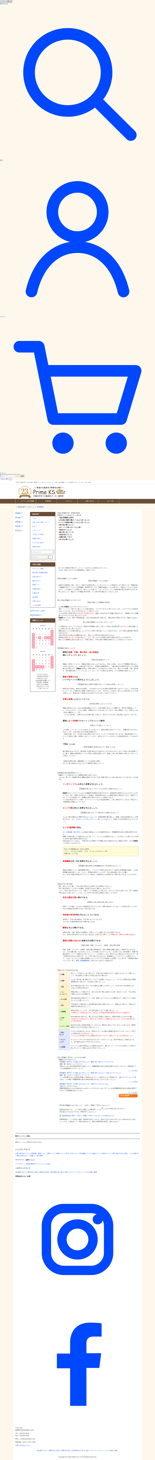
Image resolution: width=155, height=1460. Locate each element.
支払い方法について (72, 1153)
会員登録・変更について (38, 1153)
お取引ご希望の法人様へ (42, 1172)
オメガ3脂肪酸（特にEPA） (72, 832)
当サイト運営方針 (27, 1172)
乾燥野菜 (100, 874)
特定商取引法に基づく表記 (59, 1172)
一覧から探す (4, 479)
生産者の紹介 (36, 589)
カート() (110, 501)
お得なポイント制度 (26, 1155)
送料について (51, 1153)
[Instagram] (77, 1301)
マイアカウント (20, 1164)
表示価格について (85, 1153)
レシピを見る (133, 1070)
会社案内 (35, 597)
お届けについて (97, 1153)
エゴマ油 (75, 853)
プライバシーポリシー (76, 1172)
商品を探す (22, 507)
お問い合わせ (89, 501)
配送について (60, 1153)
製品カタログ (36, 581)
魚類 (80, 851)
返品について (106, 1153)
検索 (22, 476)
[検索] (51, 557)
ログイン (69, 501)
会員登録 (48, 501)
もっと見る (124, 1095)
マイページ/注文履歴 (27, 501)
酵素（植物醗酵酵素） (83, 960)
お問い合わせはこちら (22, 1445)
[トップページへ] (4, 4)
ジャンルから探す (37, 542)
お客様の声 (35, 593)
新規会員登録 (30, 1164)
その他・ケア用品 (37, 534)
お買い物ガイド (37, 576)
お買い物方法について (22, 1153)
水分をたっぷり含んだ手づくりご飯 (88, 819)
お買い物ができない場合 (120, 1153)
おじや (103, 819)
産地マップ (35, 585)
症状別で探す (36, 546)
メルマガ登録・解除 (90, 1172)
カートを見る (46, 1164)
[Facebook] (77, 1424)
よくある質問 (36, 605)
